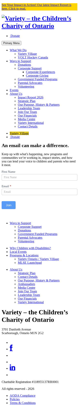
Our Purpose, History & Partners (39, 104)
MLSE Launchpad (30, 262)
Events (14, 90)
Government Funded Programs (37, 79)
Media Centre (26, 119)
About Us (16, 93)
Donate (15, 36)
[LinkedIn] (12, 368)
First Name (8, 171)
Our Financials (27, 115)
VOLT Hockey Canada (33, 57)
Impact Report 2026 (30, 97)
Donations (24, 64)
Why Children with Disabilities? (30, 248)
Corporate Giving (37, 75)
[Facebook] (11, 349)
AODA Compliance (22, 395)
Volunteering (26, 86)
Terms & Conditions (23, 403)
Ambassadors (26, 284)
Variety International (31, 122)
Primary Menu (11, 43)
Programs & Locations (24, 255)
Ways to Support (20, 61)
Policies (15, 399)
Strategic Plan (26, 101)
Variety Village (27, 53)
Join (8, 205)
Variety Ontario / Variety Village (38, 259)
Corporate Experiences (40, 72)
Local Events (18, 251)
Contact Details (27, 126)
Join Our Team (27, 112)
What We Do (18, 50)
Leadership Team (29, 108)
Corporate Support (30, 68)
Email (6, 186)
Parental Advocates (30, 83)
